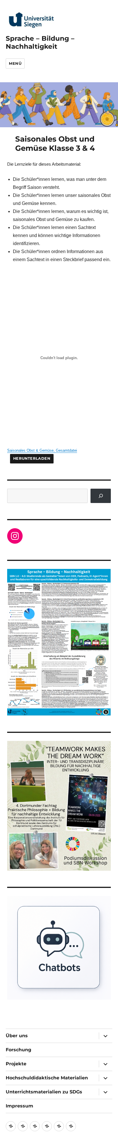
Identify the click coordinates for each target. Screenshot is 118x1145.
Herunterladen (31, 458)
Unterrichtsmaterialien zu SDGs (44, 1092)
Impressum (19, 1106)
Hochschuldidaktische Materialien (47, 1078)
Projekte (16, 1063)
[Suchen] (101, 496)
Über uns (17, 1035)
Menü (15, 63)
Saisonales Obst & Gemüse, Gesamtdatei (42, 450)
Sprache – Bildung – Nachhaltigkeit (40, 42)
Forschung (18, 1049)
